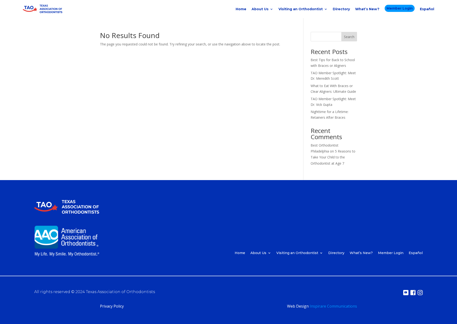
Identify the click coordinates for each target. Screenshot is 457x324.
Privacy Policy (112, 306)
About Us (260, 9)
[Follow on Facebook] (413, 292)
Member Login (400, 8)
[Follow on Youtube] (405, 292)
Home (241, 9)
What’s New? (367, 9)
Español (427, 9)
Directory (341, 9)
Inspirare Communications (333, 306)
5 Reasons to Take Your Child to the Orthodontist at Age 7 (333, 157)
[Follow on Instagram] (420, 292)
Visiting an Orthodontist (300, 9)
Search (349, 36)
